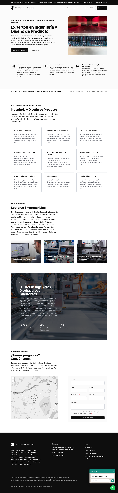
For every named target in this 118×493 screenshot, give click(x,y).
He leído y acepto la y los (86, 412)
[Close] (113, 471)
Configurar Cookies (91, 459)
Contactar (101, 8)
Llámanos (34, 50)
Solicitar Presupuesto (18, 50)
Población (92, 395)
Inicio (69, 8)
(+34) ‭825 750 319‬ (57, 452)
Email (73, 387)
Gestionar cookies (101, 2)
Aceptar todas (88, 2)
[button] (34, 397)
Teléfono (92, 387)
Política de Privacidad (91, 412)
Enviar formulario (88, 417)
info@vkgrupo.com (57, 455)
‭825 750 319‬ (90, 8)
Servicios (76, 8)
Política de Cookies (90, 450)
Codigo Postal (75, 395)
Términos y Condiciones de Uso (82, 413)
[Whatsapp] (112, 487)
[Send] (112, 480)
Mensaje (74, 402)
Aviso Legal (88, 447)
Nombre (73, 379)
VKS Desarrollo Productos (24, 8)
